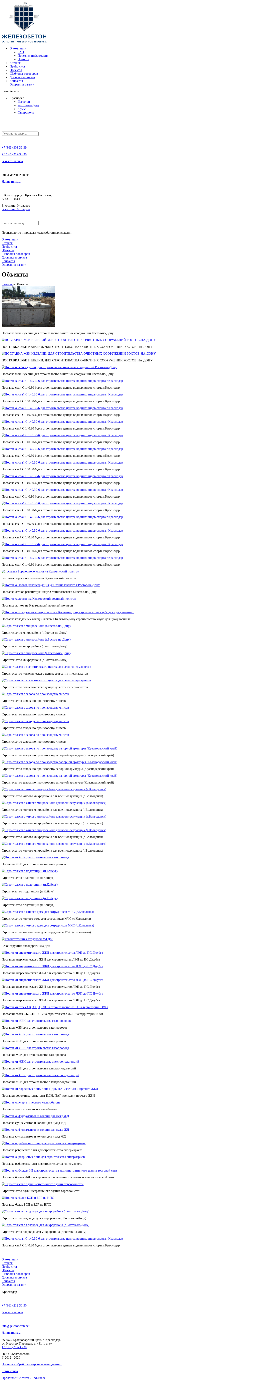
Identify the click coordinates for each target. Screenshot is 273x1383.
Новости (23, 59)
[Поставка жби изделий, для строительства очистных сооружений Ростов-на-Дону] (28, 326)
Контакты (16, 80)
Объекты (16, 70)
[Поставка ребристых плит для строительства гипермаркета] (44, 1143)
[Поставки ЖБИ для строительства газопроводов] (36, 1020)
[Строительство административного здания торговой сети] (43, 1184)
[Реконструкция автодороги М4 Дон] (27, 939)
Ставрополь (26, 112)
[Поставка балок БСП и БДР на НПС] (28, 1197)
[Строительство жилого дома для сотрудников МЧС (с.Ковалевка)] (48, 911)
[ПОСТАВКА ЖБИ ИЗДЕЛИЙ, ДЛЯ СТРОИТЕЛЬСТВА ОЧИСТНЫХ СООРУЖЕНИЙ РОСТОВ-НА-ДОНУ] (79, 340)
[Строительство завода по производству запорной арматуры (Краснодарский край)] (59, 748)
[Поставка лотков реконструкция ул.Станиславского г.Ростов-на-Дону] (51, 585)
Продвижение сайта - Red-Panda (24, 1378)
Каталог (15, 62)
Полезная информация (33, 55)
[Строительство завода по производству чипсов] (35, 694)
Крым (22, 109)
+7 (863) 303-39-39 (14, 147)
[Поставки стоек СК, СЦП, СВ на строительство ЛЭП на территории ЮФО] (55, 1007)
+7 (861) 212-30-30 (14, 154)
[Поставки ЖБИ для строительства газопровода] (35, 857)
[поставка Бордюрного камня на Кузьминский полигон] (40, 571)
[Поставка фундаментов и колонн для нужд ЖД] (35, 1116)
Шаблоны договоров (24, 73)
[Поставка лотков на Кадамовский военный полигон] (39, 598)
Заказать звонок (12, 161)
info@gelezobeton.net (15, 1326)
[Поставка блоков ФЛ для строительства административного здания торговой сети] (59, 1170)
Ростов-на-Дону (28, 105)
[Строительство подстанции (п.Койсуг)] (30, 871)
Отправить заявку (22, 84)
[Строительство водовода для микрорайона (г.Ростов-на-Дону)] (45, 1211)
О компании (18, 48)
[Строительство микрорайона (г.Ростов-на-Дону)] (36, 626)
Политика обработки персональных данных (32, 1364)
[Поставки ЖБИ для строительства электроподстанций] (40, 1061)
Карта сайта (10, 1371)
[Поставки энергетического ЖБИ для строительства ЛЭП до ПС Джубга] (52, 952)
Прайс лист (17, 66)
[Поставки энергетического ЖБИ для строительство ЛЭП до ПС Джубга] (52, 966)
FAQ (21, 52)
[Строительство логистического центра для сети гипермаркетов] (46, 666)
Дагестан (24, 101)
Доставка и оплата (22, 77)
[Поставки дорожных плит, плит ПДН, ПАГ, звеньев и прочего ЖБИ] (50, 1088)
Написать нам (11, 181)
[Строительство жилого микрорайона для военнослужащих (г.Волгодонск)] (54, 789)
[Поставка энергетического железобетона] (31, 1102)
